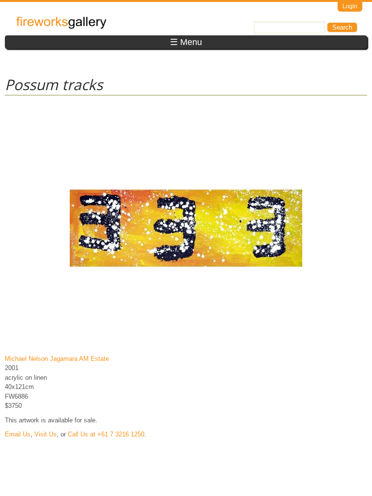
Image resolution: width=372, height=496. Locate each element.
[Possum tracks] (186, 344)
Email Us (18, 434)
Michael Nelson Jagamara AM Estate (57, 358)
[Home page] (61, 27)
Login (349, 6)
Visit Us (45, 434)
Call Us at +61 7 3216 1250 (106, 434)
